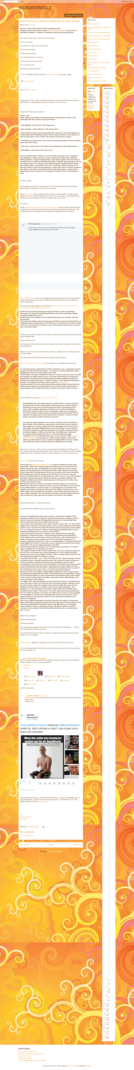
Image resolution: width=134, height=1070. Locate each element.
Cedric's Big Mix (93, 46)
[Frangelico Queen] (64, 676)
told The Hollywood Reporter (56, 30)
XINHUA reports (25, 642)
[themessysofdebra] (27, 81)
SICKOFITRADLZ (34, 7)
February (108, 989)
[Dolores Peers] (69, 783)
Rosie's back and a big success (28, 1051)
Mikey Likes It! (93, 42)
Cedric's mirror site (94, 74)
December (109, 145)
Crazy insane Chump (24, 1056)
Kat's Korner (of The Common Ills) (99, 39)
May (109, 196)
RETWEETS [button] (23, 782)
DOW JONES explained (28, 298)
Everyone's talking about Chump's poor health (32, 1060)
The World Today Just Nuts (97, 67)
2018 (108, 129)
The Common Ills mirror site (97, 81)
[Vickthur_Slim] (53, 680)
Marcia (92, 91)
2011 (107, 1022)
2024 (108, 101)
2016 (108, 138)
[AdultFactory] (40, 676)
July (109, 185)
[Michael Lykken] (40, 783)
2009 (108, 1031)
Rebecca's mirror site (95, 77)
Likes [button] (26, 668)
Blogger (88, 1066)
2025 (108, 97)
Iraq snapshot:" (33, 90)
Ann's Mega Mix (93, 71)
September (108, 171)
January (108, 997)
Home (51, 845)
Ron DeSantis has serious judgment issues (31, 1053)
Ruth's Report (92, 59)
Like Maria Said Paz (94, 49)
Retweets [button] (27, 665)
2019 (108, 125)
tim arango (23, 819)
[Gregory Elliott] (50, 676)
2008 (108, 1036)
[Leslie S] (64, 783)
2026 (108, 92)
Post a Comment (28, 835)
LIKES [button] (30, 782)
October (108, 162)
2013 (108, 1013)
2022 (108, 111)
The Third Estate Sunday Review (99, 32)
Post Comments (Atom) (55, 851)
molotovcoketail (73, 1066)
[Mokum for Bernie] (31, 684)
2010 (108, 1027)
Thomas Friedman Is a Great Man (99, 36)
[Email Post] (43, 826)
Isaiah (22, 74)
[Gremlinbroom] (59, 783)
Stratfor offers (24, 461)
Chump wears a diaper (25, 1058)
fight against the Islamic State (42, 464)
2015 (108, 1004)
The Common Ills (93, 24)
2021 (108, 115)
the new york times (26, 817)
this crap (31, 25)
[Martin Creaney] (30, 676)
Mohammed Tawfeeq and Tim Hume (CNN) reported (41, 207)
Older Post (77, 845)
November (109, 153)
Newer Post (24, 845)
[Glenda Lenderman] (74, 783)
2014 (108, 1008)
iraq (21, 815)
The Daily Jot (92, 52)
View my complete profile (91, 106)
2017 (108, 134)
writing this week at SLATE (49, 397)
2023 (108, 106)
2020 (108, 120)
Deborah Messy (52, 74)
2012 (108, 1018)
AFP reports (28, 194)
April (108, 203)
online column (63, 382)
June (108, 192)
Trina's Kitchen (93, 56)
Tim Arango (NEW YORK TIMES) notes (32, 363)
